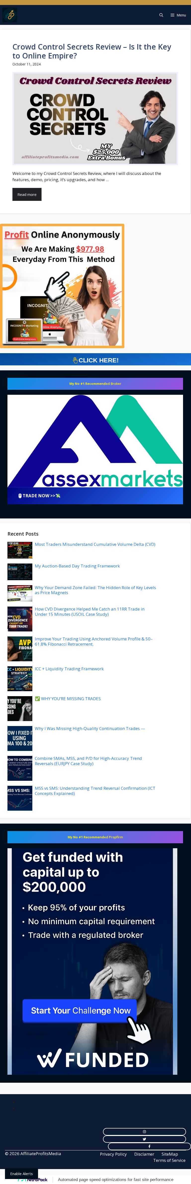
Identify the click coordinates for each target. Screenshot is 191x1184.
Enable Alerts (21, 1173)
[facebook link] (149, 1146)
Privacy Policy (113, 1154)
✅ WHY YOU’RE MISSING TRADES (68, 698)
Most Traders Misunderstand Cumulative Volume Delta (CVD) (95, 544)
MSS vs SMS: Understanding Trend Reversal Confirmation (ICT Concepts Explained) (95, 790)
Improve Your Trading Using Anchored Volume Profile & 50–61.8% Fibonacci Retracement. (94, 641)
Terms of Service (169, 1160)
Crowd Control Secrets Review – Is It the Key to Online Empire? (91, 51)
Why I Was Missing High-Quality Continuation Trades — (90, 728)
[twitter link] (144, 1139)
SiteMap (170, 1154)
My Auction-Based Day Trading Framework (77, 566)
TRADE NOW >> (39, 496)
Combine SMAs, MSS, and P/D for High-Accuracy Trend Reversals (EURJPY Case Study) (88, 760)
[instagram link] (144, 1131)
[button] (161, 15)
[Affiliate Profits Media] (9, 15)
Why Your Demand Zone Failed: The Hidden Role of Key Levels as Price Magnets (95, 590)
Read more (27, 194)
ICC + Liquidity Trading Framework (69, 669)
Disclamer (144, 1154)
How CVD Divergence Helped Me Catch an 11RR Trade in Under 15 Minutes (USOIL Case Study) (89, 611)
